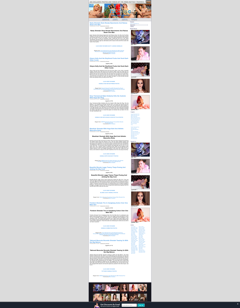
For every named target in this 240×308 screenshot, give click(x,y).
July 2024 (133, 233)
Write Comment (112, 53)
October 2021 (141, 231)
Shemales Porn (111, 90)
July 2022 (133, 251)
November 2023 (134, 238)
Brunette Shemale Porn (106, 88)
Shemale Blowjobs (117, 89)
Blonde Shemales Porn (104, 197)
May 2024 (133, 234)
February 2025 (134, 230)
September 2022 (134, 250)
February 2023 (134, 245)
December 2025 (134, 227)
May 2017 (141, 247)
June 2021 (141, 236)
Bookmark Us (136, 23)
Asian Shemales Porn (135, 114)
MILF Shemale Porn (116, 88)
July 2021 (141, 235)
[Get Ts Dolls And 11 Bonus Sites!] (120, 17)
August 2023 (133, 241)
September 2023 (134, 240)
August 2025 (133, 229)
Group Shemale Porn (104, 50)
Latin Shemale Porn (114, 50)
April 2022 (133, 253)
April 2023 (133, 244)
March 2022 (141, 226)
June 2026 (133, 226)
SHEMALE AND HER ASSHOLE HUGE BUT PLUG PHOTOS (109, 117)
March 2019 (141, 245)
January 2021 (141, 240)
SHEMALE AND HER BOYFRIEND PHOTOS (109, 83)
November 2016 (142, 252)
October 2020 (141, 242)
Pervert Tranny (100, 51)
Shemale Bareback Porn (114, 51)
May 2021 (141, 237)
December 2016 (142, 251)
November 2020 (142, 241)
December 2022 (134, 247)
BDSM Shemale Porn (105, 121)
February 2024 (134, 236)
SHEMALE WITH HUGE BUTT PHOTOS (109, 156)
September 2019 (142, 244)
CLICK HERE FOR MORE (109, 81)
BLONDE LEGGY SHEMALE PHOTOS (109, 192)
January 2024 (134, 237)
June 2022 (133, 252)
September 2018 (142, 246)
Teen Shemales (134, 138)
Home (131, 23)
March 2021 (141, 238)
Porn (132, 124)
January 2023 (134, 246)
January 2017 (141, 250)
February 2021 (142, 239)
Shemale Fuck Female (135, 132)
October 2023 (134, 239)
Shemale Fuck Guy (111, 52)
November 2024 (134, 231)
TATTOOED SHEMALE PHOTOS (109, 271)
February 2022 (142, 227)
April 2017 (141, 248)
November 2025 (134, 228)
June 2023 (133, 242)
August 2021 (141, 234)
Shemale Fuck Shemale (134, 136)
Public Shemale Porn (120, 197)
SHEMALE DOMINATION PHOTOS (109, 228)
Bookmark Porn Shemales (104, 61)
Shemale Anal (106, 51)
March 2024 (133, 235)
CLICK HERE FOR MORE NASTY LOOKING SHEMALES (109, 46)
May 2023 (133, 243)
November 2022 (134, 248)
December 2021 (142, 229)
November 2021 (142, 230)
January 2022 (141, 228)
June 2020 (141, 243)
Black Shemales (113, 160)
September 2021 (142, 233)
